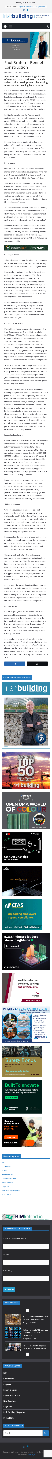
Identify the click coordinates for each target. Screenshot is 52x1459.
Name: (6, 1254)
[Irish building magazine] (26, 16)
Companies (6, 1166)
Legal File (5, 1186)
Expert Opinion (7, 1174)
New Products (7, 1182)
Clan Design (31, 1455)
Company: (7, 1270)
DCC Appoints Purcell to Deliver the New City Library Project (31, 6)
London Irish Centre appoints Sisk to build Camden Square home (34, 1336)
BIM (3, 1162)
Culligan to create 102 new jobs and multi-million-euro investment (35, 1321)
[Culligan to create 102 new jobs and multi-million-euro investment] (13, 1321)
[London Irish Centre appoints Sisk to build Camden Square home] (13, 1336)
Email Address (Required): (14, 1238)
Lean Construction (9, 1178)
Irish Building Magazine (11, 1190)
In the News (6, 1194)
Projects (5, 1170)
